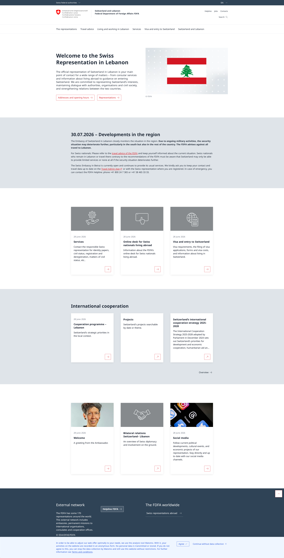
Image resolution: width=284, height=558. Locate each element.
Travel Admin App (110, 168)
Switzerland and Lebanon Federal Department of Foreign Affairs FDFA (117, 12)
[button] (66, 29)
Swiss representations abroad (161, 513)
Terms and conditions (82, 552)
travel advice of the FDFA (125, 153)
